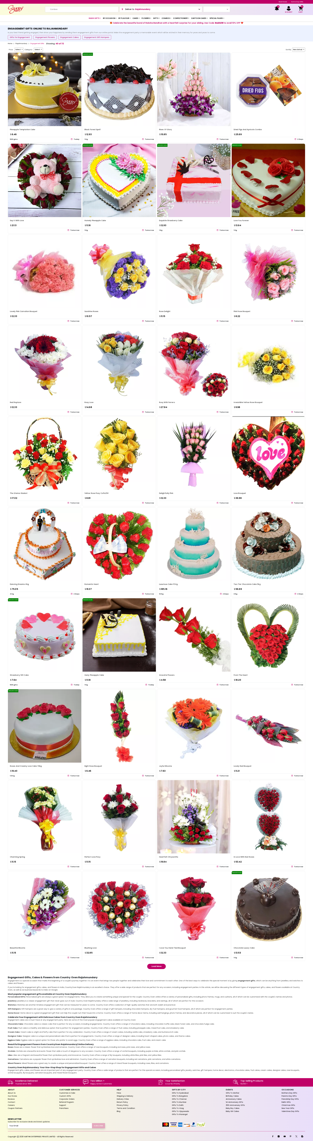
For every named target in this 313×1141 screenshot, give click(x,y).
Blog (118, 1111)
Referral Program (66, 1102)
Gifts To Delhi (177, 1105)
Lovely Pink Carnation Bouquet (23, 311)
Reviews (11, 1099)
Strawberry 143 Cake (19, 675)
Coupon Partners (15, 1108)
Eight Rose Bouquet (93, 766)
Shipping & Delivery (125, 1096)
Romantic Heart (91, 584)
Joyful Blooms (165, 766)
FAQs (119, 1093)
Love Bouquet (240, 493)
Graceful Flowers (167, 675)
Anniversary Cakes (234, 1099)
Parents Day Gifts (289, 1096)
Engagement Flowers (45, 37)
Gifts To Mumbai (179, 1102)
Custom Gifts (65, 1096)
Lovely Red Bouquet (242, 766)
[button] (95, 18)
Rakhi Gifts (286, 1102)
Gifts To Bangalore (180, 1096)
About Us (12, 1093)
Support (62, 1105)
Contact (11, 1102)
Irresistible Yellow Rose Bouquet (248, 402)
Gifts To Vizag (178, 1108)
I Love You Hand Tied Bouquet (172, 948)
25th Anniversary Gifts (235, 1105)
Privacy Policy (122, 1105)
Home (10, 43)
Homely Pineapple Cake (95, 220)
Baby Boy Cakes (232, 1108)
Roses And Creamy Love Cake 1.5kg (26, 766)
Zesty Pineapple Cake (94, 675)
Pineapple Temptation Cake (22, 129)
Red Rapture (15, 402)
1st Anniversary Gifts (234, 1102)
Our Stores (12, 1096)
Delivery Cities (123, 1099)
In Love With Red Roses (244, 857)
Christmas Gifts (288, 1105)
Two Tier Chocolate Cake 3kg (247, 584)
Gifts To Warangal (180, 1114)
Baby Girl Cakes (232, 1111)
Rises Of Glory (165, 129)
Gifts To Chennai (179, 1099)
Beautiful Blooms (17, 948)
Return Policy (122, 1102)
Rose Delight (164, 311)
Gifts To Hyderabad (180, 1093)
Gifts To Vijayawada (180, 1111)
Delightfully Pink (166, 493)
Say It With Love (17, 220)
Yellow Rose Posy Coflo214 (96, 493)
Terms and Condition (126, 1108)
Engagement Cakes (69, 37)
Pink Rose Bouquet (242, 311)
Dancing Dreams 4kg (19, 584)
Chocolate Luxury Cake (244, 948)
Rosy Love (88, 402)
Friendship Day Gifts (290, 1099)
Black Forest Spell (92, 129)
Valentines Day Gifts (290, 1111)
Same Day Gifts (297, 2)
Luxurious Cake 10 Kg (168, 584)
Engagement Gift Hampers (96, 37)
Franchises (63, 1108)
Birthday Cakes (232, 1096)
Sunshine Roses (91, 311)
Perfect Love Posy (92, 857)
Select (18, 49)
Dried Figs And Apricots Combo (248, 129)
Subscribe (98, 1125)
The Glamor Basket (18, 493)
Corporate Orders (67, 1099)
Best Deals (283, 2)
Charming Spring (17, 857)
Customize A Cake (67, 1093)
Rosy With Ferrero (167, 402)
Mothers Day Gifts (289, 1093)
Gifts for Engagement (20, 37)
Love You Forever (241, 220)
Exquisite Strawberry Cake (171, 220)
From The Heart (241, 675)
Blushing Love (90, 948)
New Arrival (298, 49)
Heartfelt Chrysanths (168, 857)
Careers (11, 1105)
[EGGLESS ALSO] (119, 89)
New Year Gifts (288, 1108)
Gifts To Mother (232, 1093)
